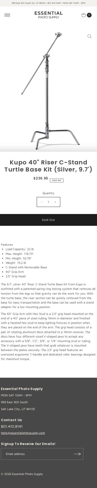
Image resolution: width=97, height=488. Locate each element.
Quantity (48, 193)
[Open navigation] (7, 15)
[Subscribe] (77, 454)
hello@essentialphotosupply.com (23, 433)
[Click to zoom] (89, 36)
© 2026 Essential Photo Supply (22, 474)
